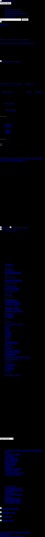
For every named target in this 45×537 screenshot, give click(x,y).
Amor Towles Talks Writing (15, 158)
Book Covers (10, 283)
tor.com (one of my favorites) (10, 83)
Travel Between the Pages (14, 473)
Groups (7, 326)
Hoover (7, 328)
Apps (6, 266)
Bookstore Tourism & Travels (15, 13)
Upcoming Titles (12, 375)
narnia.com (29, 83)
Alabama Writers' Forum (13, 490)
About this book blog (12, 9)
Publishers (10, 354)
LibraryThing (5, 534)
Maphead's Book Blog (13, 468)
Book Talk (4, 24)
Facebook (38, 91)
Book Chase (9, 456)
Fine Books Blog (11, 460)
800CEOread (9, 103)
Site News (8, 361)
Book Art (8, 275)
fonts (6, 319)
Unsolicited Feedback (12, 475)
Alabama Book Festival (13, 488)
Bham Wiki (9, 492)
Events (9, 316)
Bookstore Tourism (12, 302)
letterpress (8, 332)
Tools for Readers (9, 368)
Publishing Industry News (17, 357)
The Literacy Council (12, 502)
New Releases (11, 342)
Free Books (9, 321)
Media (8, 337)
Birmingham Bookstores (13, 11)
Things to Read (9, 366)
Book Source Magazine (13, 494)
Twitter (29, 91)
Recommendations (11, 359)
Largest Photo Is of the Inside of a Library (21, 159)
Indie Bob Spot (10, 462)
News (8, 345)
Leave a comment (22, 39)
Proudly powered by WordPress (11, 536)
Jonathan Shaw (10, 464)
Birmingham (13, 272)
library (8, 334)
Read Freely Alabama (12, 500)
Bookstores (11, 299)
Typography (8, 373)
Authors (9, 269)
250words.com (7, 91)
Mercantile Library (11, 470)
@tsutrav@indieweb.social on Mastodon (15, 532)
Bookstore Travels (12, 305)
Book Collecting (11, 277)
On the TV (9, 348)
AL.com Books (10, 486)
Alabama (8, 264)
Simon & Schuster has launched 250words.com (17, 43)
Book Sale (8, 293)
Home (7, 7)
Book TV (8, 496)
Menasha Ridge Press (12, 498)
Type (7, 370)
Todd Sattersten (10, 110)
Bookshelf (8, 295)
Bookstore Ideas (9, 297)
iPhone (7, 330)
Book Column (13, 280)
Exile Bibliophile (11, 458)
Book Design (10, 285)
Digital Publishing (14, 311)
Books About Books (11, 291)
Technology (10, 364)
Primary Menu (5, 3)
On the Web (12, 351)
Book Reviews (10, 15)
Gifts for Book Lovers (14, 323)
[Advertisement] (11, 242)
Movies (7, 339)
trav (14, 39)
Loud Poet (8, 466)
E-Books (9, 313)
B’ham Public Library (13, 454)
